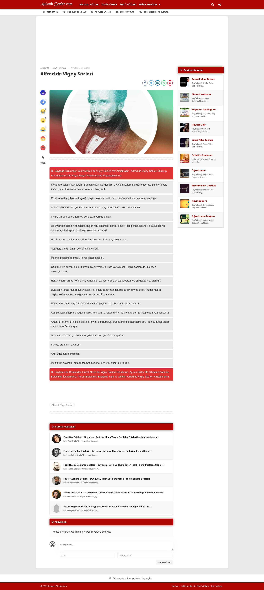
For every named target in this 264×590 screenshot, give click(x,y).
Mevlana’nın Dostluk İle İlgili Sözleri (204, 187)
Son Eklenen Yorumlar (156, 12)
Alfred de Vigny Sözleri (62, 405)
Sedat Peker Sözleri (203, 79)
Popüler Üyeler (102, 12)
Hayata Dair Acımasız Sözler (201, 126)
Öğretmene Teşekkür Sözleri (201, 172)
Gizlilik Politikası (201, 586)
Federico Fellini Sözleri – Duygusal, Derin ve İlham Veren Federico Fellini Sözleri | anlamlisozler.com (107, 452)
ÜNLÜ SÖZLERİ (128, 4)
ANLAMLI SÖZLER (89, 4)
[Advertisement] (132, 43)
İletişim (175, 586)
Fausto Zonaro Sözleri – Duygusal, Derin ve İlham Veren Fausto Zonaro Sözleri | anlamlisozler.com (106, 480)
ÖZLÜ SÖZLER (109, 4)
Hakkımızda (186, 586)
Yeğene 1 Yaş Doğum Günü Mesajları (204, 111)
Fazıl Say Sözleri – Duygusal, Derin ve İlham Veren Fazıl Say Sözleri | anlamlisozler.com (110, 437)
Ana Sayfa (52, 12)
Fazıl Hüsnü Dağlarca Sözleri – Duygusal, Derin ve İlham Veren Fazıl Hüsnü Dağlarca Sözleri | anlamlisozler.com (113, 466)
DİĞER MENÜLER (148, 4)
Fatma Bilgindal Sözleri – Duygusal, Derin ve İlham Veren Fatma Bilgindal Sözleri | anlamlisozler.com (107, 507)
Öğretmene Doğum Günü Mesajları (203, 217)
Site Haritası (216, 586)
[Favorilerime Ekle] (43, 92)
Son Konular (126, 12)
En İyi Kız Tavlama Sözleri (202, 156)
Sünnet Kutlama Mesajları (201, 96)
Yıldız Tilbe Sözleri (202, 140)
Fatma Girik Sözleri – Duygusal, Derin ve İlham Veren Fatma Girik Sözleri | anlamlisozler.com (113, 492)
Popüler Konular (76, 12)
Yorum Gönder (164, 562)
